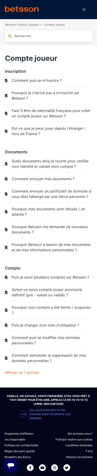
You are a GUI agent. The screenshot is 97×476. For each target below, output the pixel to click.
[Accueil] (22, 9)
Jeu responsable (15, 439)
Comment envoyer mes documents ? (43, 179)
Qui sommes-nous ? (80, 433)
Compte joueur (54, 24)
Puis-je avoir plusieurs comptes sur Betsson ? (50, 277)
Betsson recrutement (79, 457)
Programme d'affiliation (19, 433)
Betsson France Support (22, 24)
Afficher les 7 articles (22, 372)
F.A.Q (89, 451)
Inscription (15, 71)
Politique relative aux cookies (73, 439)
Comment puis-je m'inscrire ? (37, 80)
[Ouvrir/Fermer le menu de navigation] (84, 9)
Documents (16, 152)
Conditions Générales (78, 445)
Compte (13, 268)
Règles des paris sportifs (20, 451)
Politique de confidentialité (21, 445)
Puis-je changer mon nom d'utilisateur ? (45, 325)
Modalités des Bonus (18, 457)
